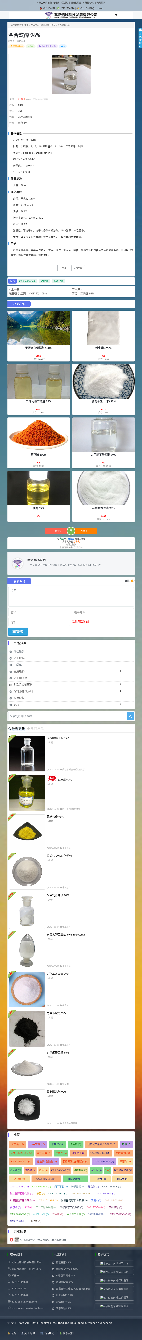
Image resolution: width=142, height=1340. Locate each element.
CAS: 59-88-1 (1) (19, 1221)
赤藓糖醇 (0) (115, 1207)
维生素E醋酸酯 (47, 1161)
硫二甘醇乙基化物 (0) (21, 1193)
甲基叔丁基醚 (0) (76, 1214)
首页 (26, 25)
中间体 (18, 664)
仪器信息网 (122, 1288)
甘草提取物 (75, 1179)
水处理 (57, 1144)
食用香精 (76, 809)
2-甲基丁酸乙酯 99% (103, 454)
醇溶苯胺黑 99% (56, 1013)
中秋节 (100, 1179)
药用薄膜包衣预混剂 (75, 1161)
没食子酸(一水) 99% (103, 401)
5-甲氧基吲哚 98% (58, 895)
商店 (16, 704)
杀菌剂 (75, 1144)
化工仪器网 (122, 1297)
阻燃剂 (61, 1153)
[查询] (130, 716)
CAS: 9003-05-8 (100, 1153)
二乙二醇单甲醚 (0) (46, 1207)
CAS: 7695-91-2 (21, 1161)
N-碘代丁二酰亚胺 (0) (71, 1207)
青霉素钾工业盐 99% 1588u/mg (66, 934)
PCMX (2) (36, 1221)
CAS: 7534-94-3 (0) (81, 1193)
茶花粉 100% (38, 454)
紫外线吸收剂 (123, 1170)
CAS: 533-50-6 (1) (96, 1207)
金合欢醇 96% (24, 35)
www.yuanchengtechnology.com (30, 1308)
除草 (43, 1170)
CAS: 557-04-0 (60, 1170)
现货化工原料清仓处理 (102, 1144)
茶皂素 (19, 1179)
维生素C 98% (103, 347)
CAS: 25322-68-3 (21, 1153)
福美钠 (18, 1144)
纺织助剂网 (122, 1306)
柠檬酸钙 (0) (78, 1186)
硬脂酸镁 (80, 1170)
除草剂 (15, 1170)
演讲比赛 (78, 1153)
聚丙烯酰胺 (123, 1153)
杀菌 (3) (41, 1193)
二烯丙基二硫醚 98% (38, 401)
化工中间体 (20, 678)
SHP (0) (28, 1207)
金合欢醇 (58, 281)
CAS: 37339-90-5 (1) (104, 1193)
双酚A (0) (96, 1200)
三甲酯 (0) (57, 1214)
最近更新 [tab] (18, 729)
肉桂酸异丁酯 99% (58, 738)
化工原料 (19, 658)
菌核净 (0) (15, 1207)
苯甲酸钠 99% (63, 1308)
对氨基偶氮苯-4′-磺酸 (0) (74, 1200)
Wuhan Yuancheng (100, 1322)
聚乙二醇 (44, 1153)
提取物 (30, 1170)
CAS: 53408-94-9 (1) (120, 1214)
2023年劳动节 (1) (97, 1214)
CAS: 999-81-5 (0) (41, 1186)
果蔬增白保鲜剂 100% (38, 347)
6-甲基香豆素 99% (103, 508)
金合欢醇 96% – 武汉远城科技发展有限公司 (43, 1239)
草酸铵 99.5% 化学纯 (59, 855)
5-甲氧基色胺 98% (58, 1052)
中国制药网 (122, 1271)
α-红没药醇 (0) (41, 1214)
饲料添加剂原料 (23, 691)
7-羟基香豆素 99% (58, 973)
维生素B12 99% (64, 1295)
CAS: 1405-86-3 (104, 1161)
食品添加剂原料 (48, 25)
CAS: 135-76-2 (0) (19, 1186)
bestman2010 (36, 559)
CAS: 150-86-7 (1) (57, 1193)
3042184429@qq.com (91, 8)
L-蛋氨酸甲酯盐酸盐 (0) (23, 1200)
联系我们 (68, 1333)
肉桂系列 (19, 651)
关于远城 (29, 1333)
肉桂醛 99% (64, 779)
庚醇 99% (38, 508)
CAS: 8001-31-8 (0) (20, 1214)
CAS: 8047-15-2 (46, 1179)
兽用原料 (19, 671)
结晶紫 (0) (93, 1186)
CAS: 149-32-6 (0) (114, 1200)
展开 (140, 41)
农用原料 (19, 697)
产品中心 (35, 25)
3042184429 (48, 8)
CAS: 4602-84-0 (27, 281)
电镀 (126, 1144)
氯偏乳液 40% (63, 1301)
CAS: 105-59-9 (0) (111, 1186)
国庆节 (122, 1179)
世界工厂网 (122, 1263)
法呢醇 (44, 281)
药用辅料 (37, 1144)
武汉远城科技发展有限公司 (27, 1262)
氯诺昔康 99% (55, 816)
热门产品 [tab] (37, 729)
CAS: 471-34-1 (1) (48, 1200)
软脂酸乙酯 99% (56, 1091)
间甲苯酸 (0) (61, 1186)
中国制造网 (122, 1280)
